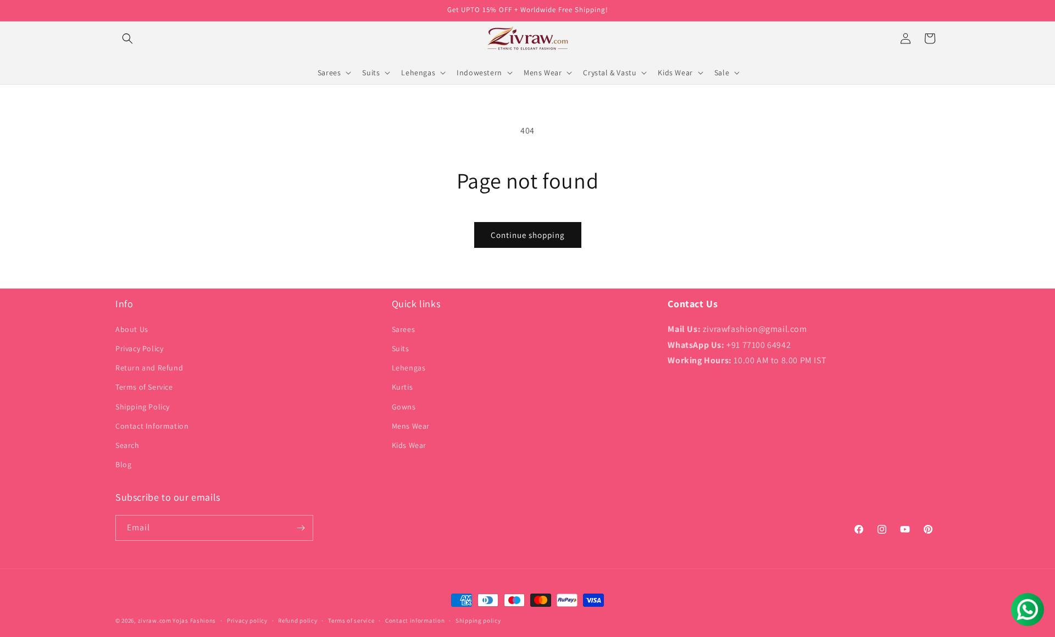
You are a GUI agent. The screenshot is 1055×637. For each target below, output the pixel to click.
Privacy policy (247, 620)
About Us (131, 329)
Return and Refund (149, 368)
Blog (123, 464)
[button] (127, 38)
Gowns (404, 407)
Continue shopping (528, 235)
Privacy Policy (139, 348)
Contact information (415, 620)
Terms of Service (144, 387)
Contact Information (151, 426)
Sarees (403, 329)
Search (127, 445)
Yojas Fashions (194, 620)
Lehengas (409, 368)
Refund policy (297, 620)
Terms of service (351, 620)
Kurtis (402, 387)
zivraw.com (154, 620)
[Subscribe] (300, 528)
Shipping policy (478, 620)
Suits (400, 348)
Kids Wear (409, 445)
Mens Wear (411, 426)
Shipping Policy (142, 407)
